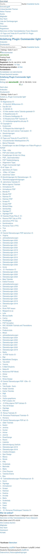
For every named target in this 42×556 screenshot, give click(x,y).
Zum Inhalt (4, 1)
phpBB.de (25, 550)
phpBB (11, 547)
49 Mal (20, 67)
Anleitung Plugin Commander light (20, 39)
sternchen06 (4, 55)
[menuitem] (9, 9)
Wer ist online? (6, 512)
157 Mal (17, 64)
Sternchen (13, 542)
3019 (9, 60)
